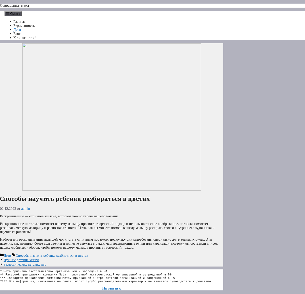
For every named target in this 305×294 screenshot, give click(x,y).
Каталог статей (24, 38)
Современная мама (14, 5)
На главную (111, 288)
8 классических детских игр (25, 264)
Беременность (24, 25)
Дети (17, 30)
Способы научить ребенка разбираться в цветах (52, 255)
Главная (19, 21)
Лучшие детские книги (21, 260)
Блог (17, 34)
